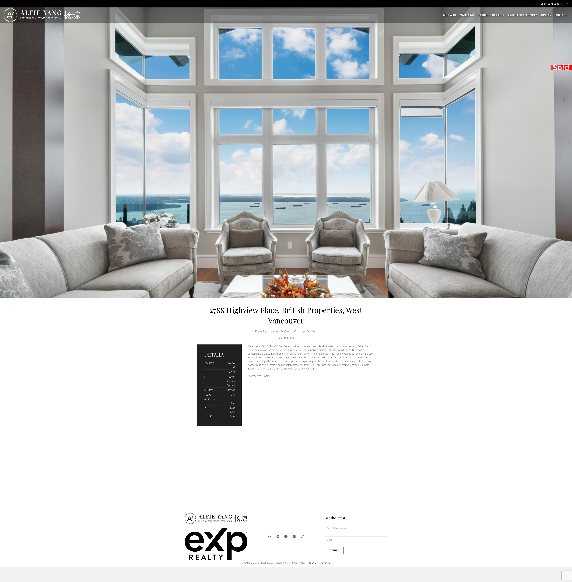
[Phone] (302, 536)
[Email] (294, 536)
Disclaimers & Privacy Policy (290, 562)
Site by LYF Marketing (318, 562)
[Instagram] (270, 536)
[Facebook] (278, 536)
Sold (561, 67)
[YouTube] (286, 536)
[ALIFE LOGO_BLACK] (42, 15)
